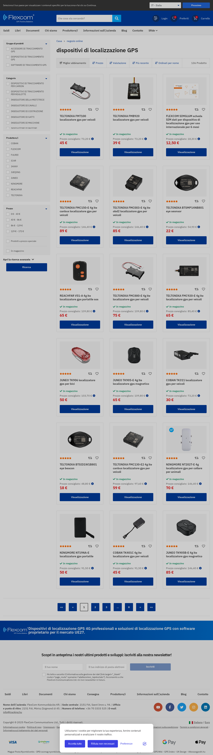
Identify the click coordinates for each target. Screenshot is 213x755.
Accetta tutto (75, 743)
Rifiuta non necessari (102, 743)
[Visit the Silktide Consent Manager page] (144, 744)
